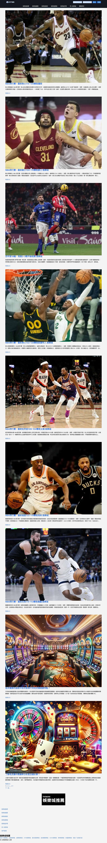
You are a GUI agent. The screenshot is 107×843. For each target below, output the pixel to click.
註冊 (99, 2)
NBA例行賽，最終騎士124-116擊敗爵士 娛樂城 (27, 170)
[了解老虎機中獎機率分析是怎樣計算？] (53, 737)
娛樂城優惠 (35, 6)
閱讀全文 (7, 93)
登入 (94, 2)
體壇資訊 (81, 6)
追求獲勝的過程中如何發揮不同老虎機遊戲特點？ (27, 688)
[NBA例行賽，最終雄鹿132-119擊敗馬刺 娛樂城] (53, 478)
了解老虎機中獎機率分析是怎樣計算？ (22, 774)
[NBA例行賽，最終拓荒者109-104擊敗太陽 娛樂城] (53, 392)
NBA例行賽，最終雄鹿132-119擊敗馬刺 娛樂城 (27, 515)
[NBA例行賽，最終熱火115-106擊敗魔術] (53, 46)
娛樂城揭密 (45, 6)
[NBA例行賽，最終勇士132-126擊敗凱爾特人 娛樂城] (53, 305)
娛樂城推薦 (26, 6)
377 (12, 786)
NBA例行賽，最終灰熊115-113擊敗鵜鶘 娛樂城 (26, 601)
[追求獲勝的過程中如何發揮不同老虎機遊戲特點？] (53, 651)
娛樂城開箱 (54, 6)
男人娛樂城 (73, 6)
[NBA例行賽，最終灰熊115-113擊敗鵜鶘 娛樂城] (53, 564)
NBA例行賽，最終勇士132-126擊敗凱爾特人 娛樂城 (29, 342)
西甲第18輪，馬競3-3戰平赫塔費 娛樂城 (23, 256)
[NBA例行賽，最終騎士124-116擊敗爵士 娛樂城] (53, 133)
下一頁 (7, 788)
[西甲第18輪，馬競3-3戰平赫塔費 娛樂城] (53, 219)
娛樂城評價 (63, 6)
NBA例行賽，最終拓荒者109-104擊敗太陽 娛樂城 (28, 429)
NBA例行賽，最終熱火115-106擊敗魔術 (23, 83)
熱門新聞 (4, 831)
